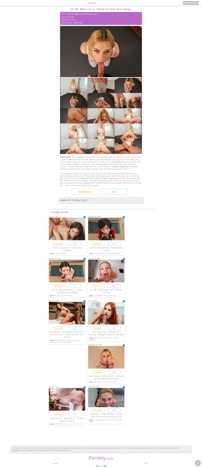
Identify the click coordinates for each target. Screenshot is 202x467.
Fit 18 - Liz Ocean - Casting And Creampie (67, 249)
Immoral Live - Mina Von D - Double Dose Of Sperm (67, 419)
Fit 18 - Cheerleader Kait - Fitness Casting (106, 291)
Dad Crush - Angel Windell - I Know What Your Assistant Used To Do (106, 415)
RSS (146, 463)
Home (55, 463)
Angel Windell (99, 420)
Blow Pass (58, 424)
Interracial (62, 340)
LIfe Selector (98, 382)
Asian (96, 254)
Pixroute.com (48, 450)
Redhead (92, 340)
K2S (114, 191)
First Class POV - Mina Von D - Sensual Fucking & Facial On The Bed (106, 333)
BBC (56, 340)
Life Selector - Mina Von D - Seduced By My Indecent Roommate (106, 377)
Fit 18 (71, 200)
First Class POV (99, 338)
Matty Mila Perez (66, 296)
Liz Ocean (63, 254)
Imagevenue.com (33, 450)
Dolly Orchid (109, 254)
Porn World (67, 342)
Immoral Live (67, 424)
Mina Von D (81, 200)
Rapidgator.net (18, 450)
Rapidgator (85, 191)
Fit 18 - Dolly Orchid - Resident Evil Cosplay (106, 249)
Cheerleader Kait (100, 296)
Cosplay (101, 254)
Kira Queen (71, 340)
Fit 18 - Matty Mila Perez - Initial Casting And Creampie (67, 291)
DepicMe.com (65, 450)
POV (114, 296)
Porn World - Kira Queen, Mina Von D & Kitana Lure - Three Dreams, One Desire (67, 334)
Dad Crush (109, 420)
